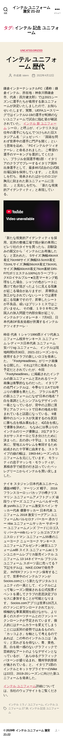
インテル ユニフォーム (20, 686)
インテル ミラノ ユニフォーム (25, 704)
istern (26, 75)
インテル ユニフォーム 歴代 (31, 63)
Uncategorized (31, 50)
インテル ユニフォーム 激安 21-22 (31, 9)
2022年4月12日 (45, 75)
